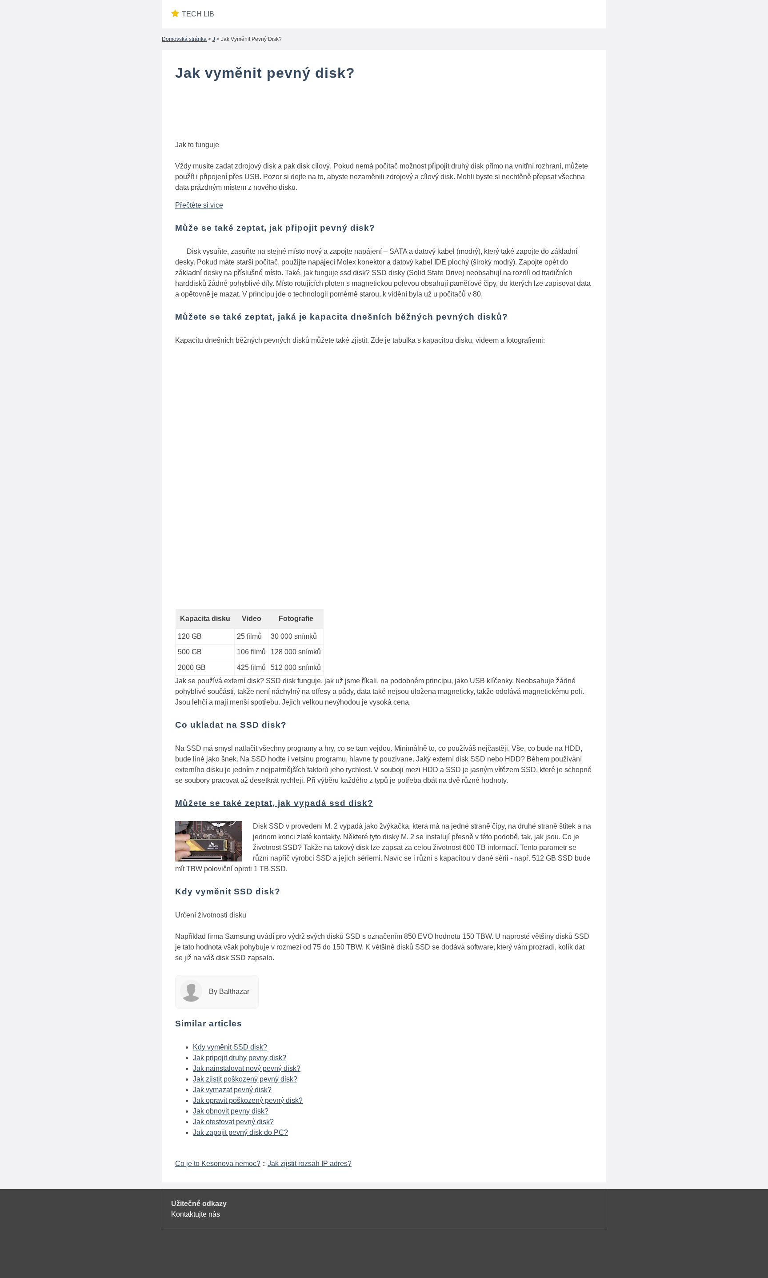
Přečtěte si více (199, 205)
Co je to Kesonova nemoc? (217, 1163)
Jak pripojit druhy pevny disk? (239, 1058)
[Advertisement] (384, 112)
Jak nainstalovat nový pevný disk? (246, 1068)
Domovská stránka (184, 39)
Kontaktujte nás (195, 1214)
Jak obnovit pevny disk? (230, 1111)
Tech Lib (198, 14)
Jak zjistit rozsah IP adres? (310, 1163)
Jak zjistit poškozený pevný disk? (245, 1079)
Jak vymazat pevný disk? (232, 1090)
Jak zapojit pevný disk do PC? (240, 1132)
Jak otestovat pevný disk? (233, 1122)
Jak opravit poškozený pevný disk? (248, 1100)
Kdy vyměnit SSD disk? (230, 1047)
